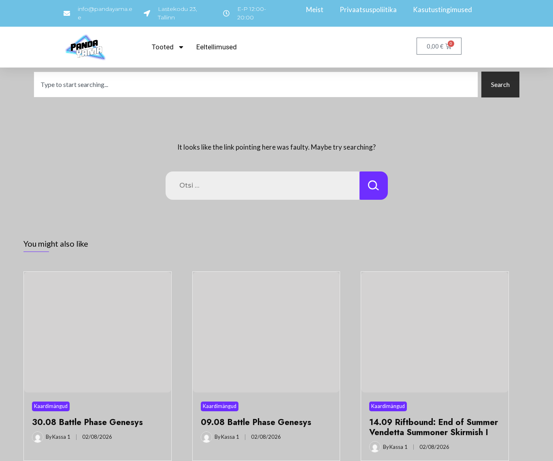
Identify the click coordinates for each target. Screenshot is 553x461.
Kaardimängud (51, 406)
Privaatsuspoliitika (368, 9)
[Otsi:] (262, 185)
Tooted (163, 47)
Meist (314, 9)
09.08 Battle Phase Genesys (256, 422)
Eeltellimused (216, 47)
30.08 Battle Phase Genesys (87, 422)
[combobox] (256, 84)
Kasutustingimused (442, 9)
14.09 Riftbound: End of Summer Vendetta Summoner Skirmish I (433, 427)
